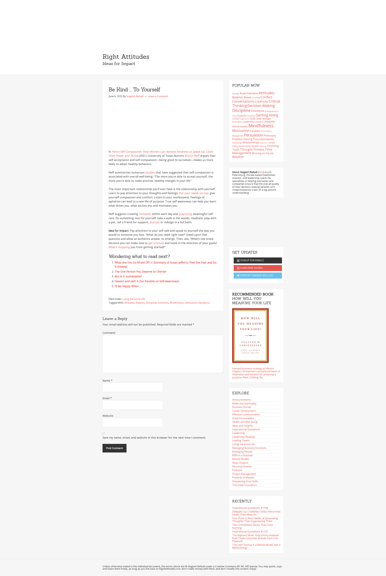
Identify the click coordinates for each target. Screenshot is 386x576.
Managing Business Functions (249, 448)
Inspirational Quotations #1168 (250, 507)
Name (107, 380)
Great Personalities (243, 418)
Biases (247, 97)
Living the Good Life (133, 299)
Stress (255, 146)
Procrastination (263, 139)
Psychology (237, 142)
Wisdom (238, 157)
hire (261, 172)
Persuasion (253, 135)
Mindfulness (177, 302)
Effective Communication (246, 414)
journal (154, 222)
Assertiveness (249, 93)
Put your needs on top (193, 193)
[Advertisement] (193, 23)
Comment (109, 333)
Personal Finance (242, 466)
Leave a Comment (158, 96)
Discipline (151, 302)
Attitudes (129, 302)
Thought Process (252, 149)
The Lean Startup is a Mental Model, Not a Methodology (256, 546)
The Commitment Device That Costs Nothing (252, 526)
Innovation (237, 121)
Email (107, 398)
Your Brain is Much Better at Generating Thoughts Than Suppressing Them (255, 520)
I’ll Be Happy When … (128, 286)
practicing (185, 214)
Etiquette (242, 115)
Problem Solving (242, 139)
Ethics (234, 116)
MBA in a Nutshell (242, 455)
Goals (253, 118)
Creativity (261, 101)
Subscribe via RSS (251, 268)
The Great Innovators (244, 485)
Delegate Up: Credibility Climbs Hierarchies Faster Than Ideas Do (256, 513)
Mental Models (240, 126)
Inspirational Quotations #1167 (250, 531)
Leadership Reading (243, 436)
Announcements (241, 399)
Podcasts (237, 470)
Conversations (243, 101)
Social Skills (244, 146)
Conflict (266, 97)
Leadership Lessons (253, 121)
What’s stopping (119, 247)
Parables (255, 131)
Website (108, 415)
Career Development (244, 411)
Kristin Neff (192, 155)
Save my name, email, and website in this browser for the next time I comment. (154, 437)
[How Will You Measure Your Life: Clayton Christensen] (250, 334)
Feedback (251, 116)
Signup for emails (252, 260)
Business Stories (241, 407)
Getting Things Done (240, 119)
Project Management (244, 474)
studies (150, 172)
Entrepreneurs (271, 111)
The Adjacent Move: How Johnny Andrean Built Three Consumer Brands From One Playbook (255, 538)
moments (145, 214)
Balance (140, 302)
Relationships (250, 142)
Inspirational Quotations (246, 429)
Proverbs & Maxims (243, 477)
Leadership (238, 433)
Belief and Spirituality (244, 403)
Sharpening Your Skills (245, 481)
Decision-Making (261, 105)
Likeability (269, 121)
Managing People (242, 451)
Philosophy (270, 135)
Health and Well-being (244, 422)
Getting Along (267, 115)
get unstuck (156, 243)
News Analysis (240, 462)
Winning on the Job (263, 153)
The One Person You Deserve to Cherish (140, 271)
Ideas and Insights (242, 425)
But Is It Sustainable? (128, 276)
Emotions (163, 302)
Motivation (191, 302)
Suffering (262, 146)
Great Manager (263, 118)
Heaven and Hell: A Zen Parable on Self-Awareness (147, 281)
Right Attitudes (126, 56)
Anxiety (235, 93)
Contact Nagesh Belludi (256, 275)
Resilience (204, 302)
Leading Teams (241, 440)
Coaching (256, 97)
